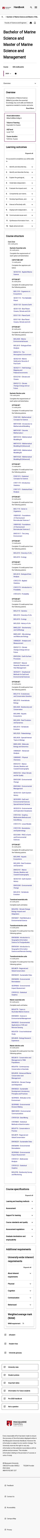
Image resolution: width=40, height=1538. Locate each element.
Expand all (29, 153)
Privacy (9, 1530)
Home (3, 17)
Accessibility (11, 1507)
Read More (30, 108)
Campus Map (11, 1518)
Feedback (10, 1485)
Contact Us (10, 1496)
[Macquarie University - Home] (6, 8)
